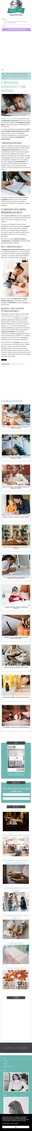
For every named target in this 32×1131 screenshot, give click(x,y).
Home (7, 74)
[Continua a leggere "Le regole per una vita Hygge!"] (16, 821)
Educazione (13, 74)
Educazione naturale (23, 74)
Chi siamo (5, 1061)
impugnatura (15, 364)
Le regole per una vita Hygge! (16, 810)
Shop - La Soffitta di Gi (16, 773)
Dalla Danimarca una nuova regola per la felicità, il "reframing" (15, 889)
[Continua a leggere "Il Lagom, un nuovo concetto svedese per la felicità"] (16, 846)
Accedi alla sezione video (16, 1048)
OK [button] (16, 1127)
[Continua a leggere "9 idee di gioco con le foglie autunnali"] (16, 979)
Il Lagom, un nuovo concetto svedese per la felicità (16, 835)
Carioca (8, 326)
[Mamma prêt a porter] (16, 8)
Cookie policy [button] (6, 1123)
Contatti (5, 1063)
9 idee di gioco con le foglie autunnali (16, 968)
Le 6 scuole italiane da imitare (15, 943)
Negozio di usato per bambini (16, 774)
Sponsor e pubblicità (8, 1066)
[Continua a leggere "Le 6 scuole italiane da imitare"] (16, 954)
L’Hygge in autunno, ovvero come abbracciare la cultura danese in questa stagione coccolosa (16, 862)
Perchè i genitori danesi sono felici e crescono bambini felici (16, 917)
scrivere (22, 364)
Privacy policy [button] (14, 1123)
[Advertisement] (16, 51)
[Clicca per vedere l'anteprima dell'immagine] (16, 105)
